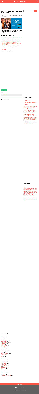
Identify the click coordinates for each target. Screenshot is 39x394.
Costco (28, 108)
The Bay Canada (33, 120)
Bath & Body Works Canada (32, 106)
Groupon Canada (32, 112)
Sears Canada (31, 119)
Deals (6, 16)
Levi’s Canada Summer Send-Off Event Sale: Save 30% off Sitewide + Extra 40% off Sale (30, 199)
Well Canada (31, 123)
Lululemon (31, 117)
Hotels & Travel (3, 347)
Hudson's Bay (30, 114)
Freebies (2, 374)
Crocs (34, 110)
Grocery (2, 344)
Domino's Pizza (28, 111)
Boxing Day (3, 336)
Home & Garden (4, 346)
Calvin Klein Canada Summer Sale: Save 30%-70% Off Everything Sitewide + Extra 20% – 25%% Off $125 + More (30, 192)
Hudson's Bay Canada (28, 115)
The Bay (28, 120)
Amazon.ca (27, 102)
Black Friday (3, 335)
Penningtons (29, 118)
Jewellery (2, 348)
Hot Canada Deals (13, 15)
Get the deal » (4, 90)
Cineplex (25, 108)
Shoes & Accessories (4, 353)
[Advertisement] (11, 61)
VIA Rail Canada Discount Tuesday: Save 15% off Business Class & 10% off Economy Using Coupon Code (30, 195)
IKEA (35, 115)
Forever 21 (32, 111)
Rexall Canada (33, 118)
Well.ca (27, 123)
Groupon (27, 112)
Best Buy (24, 107)
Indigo (29, 117)
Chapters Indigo (32, 107)
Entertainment (3, 343)
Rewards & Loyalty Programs (6, 375)
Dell (2, 92)
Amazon (27, 100)
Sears (28, 119)
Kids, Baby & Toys (4, 367)
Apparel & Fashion (4, 340)
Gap (34, 111)
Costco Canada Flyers (31, 110)
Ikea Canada (25, 117)
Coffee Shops (3, 341)
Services (2, 352)
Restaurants (3, 351)
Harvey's (24, 114)
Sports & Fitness (4, 354)
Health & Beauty (4, 345)
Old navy (35, 117)
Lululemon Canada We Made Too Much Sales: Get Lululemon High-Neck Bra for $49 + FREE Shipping (30, 189)
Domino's (24, 111)
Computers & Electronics (5, 342)
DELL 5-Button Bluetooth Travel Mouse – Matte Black (11, 40)
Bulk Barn (28, 107)
